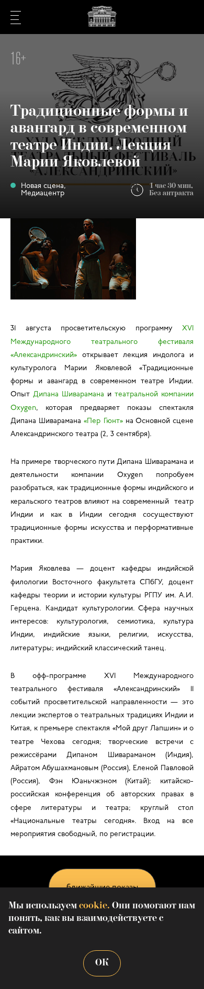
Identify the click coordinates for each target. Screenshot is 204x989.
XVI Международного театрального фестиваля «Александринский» (102, 342)
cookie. (94, 906)
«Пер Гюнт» (103, 421)
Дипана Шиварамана (68, 394)
